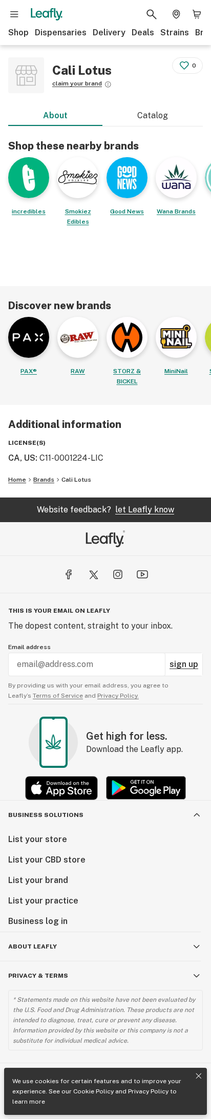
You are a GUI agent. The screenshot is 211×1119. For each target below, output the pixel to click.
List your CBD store (47, 860)
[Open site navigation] (14, 14)
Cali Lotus (76, 479)
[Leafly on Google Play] (146, 788)
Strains (174, 32)
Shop (18, 32)
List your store (37, 839)
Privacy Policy (148, 1091)
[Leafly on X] (93, 574)
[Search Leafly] (151, 14)
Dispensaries (61, 32)
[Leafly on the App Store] (61, 788)
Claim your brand (77, 83)
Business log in (38, 921)
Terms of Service (58, 695)
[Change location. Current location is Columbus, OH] (176, 14)
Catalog (152, 115)
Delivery (109, 32)
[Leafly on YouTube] (142, 574)
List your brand (38, 880)
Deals (143, 32)
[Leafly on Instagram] (118, 574)
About (55, 115)
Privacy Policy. (118, 695)
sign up (184, 664)
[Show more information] (108, 84)
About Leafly (32, 946)
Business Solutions (45, 815)
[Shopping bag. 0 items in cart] (197, 14)
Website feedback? (105, 509)
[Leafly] (47, 14)
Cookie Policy (93, 1091)
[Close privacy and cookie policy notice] (199, 1076)
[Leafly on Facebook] (68, 574)
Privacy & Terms (38, 975)
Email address (29, 647)
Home (17, 479)
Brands (43, 479)
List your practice (43, 901)
